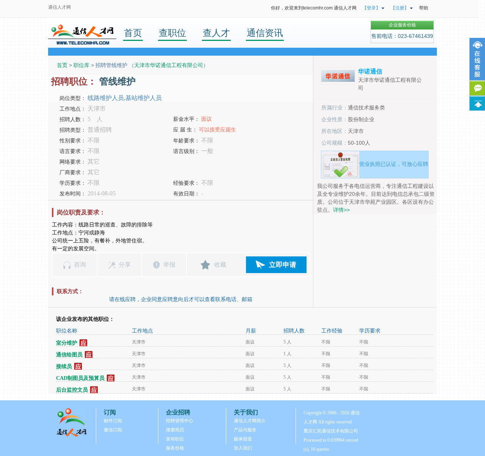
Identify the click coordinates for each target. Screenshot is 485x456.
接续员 (64, 366)
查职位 (172, 33)
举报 (169, 264)
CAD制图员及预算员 (80, 378)
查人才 (216, 33)
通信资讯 (265, 33)
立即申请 (282, 265)
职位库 (81, 65)
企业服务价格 (402, 25)
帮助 (423, 8)
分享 (125, 264)
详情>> (341, 210)
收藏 (220, 264)
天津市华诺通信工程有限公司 (168, 65)
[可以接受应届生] (83, 343)
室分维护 (66, 343)
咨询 (80, 264)
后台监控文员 (72, 390)
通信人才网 (59, 7)
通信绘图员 (69, 355)
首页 (133, 33)
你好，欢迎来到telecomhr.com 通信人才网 (314, 8)
